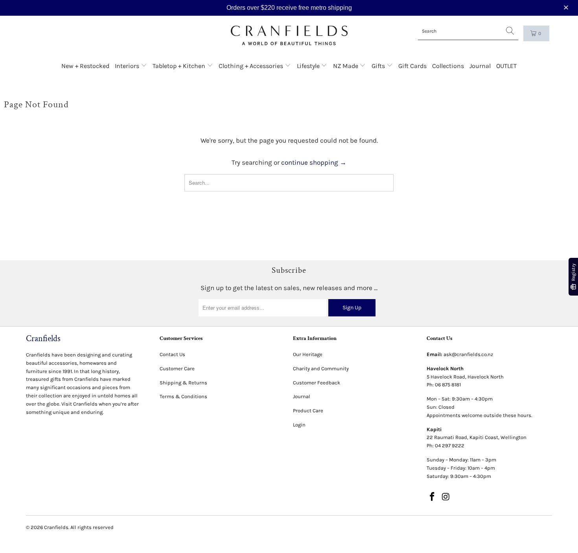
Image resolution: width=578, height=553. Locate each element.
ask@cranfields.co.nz (468, 354)
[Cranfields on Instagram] (446, 497)
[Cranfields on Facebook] (432, 497)
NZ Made (346, 66)
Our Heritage (307, 354)
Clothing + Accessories (252, 66)
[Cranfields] (289, 35)
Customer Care (177, 368)
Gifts (379, 66)
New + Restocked (85, 66)
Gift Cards (412, 66)
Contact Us (172, 354)
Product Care (308, 410)
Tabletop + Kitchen (180, 66)
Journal (480, 66)
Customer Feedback (316, 383)
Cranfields (56, 527)
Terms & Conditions (183, 396)
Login (299, 425)
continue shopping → (313, 162)
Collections (448, 66)
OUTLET (506, 66)
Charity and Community (321, 368)
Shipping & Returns (183, 383)
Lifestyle (309, 66)
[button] (567, 7)
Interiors (128, 66)
